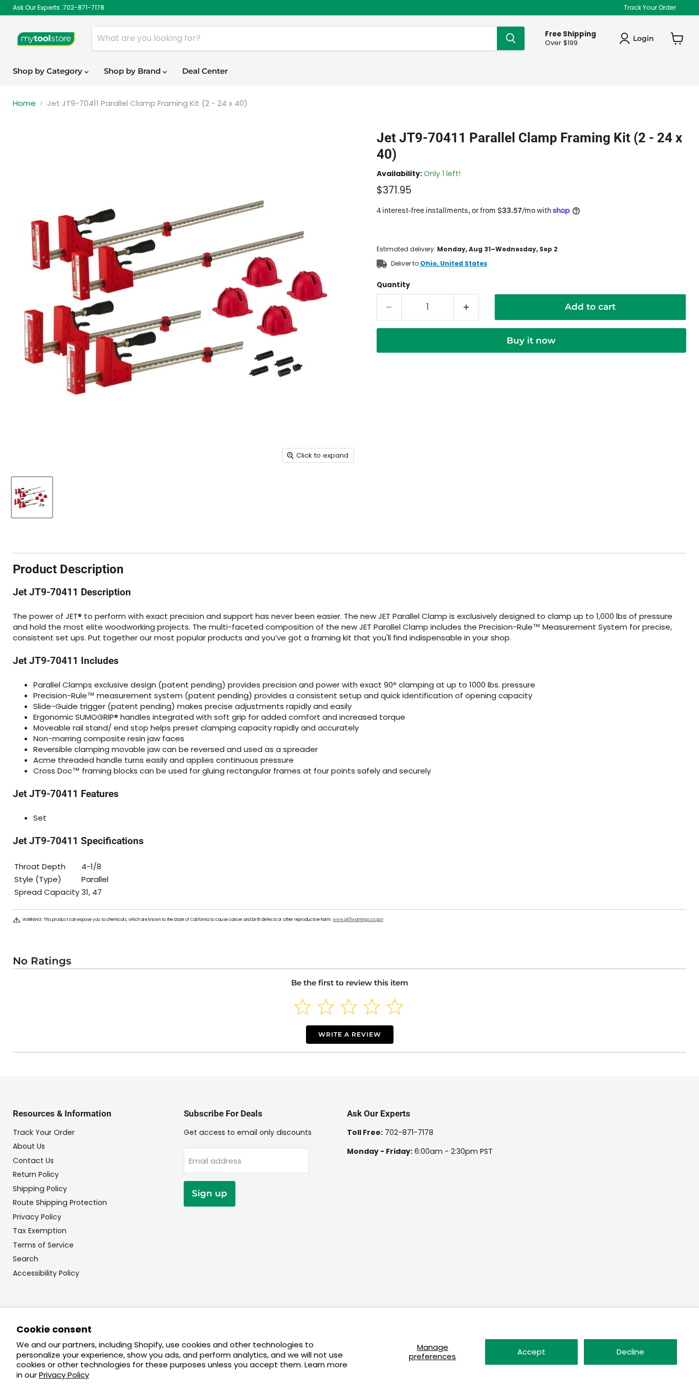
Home (24, 103)
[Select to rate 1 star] (302, 1006)
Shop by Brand (133, 71)
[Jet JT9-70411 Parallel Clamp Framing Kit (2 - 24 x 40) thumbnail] (32, 497)
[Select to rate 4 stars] (371, 1006)
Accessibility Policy (46, 1273)
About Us (29, 1146)
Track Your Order (650, 7)
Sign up (209, 1193)
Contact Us (33, 1160)
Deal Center (205, 71)
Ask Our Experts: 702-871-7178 (58, 7)
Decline (630, 1351)
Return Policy (36, 1174)
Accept (531, 1351)
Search (25, 1259)
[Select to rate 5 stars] (394, 1006)
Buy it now (531, 340)
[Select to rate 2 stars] (325, 1006)
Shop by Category (48, 71)
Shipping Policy (40, 1189)
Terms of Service (43, 1245)
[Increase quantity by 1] (466, 307)
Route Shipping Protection (60, 1202)
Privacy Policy (64, 1374)
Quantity (393, 285)
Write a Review (349, 1034)
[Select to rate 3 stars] (348, 1006)
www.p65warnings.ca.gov (358, 919)
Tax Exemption (40, 1231)
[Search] (511, 38)
